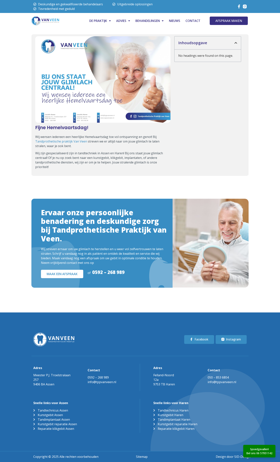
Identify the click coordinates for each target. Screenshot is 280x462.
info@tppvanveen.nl (102, 382)
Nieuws (174, 21)
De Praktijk (98, 21)
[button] (235, 42)
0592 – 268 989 (108, 272)
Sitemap (142, 457)
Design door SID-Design (233, 457)
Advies (121, 21)
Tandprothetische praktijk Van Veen (61, 141)
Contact (193, 21)
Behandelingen (147, 21)
